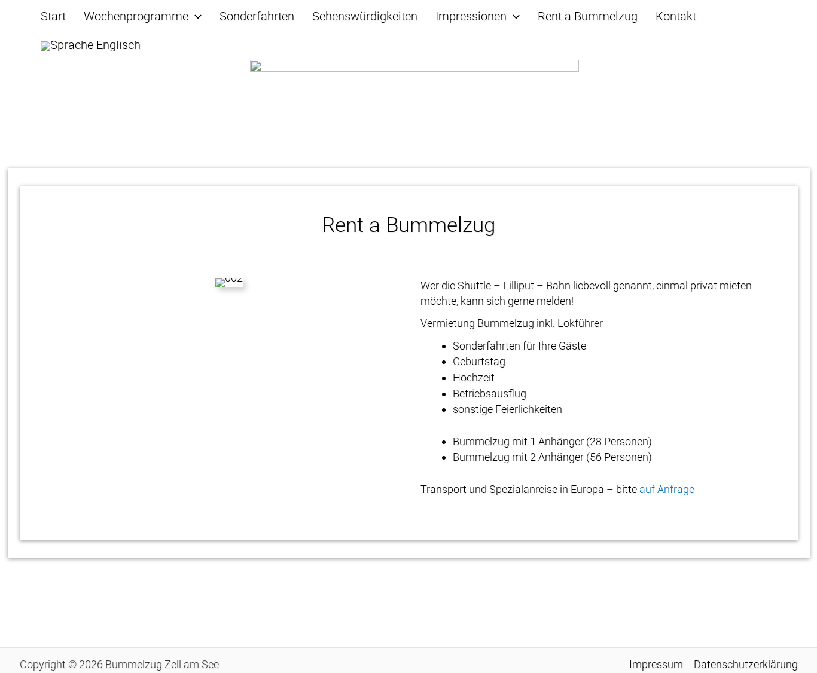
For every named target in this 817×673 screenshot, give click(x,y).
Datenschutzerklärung (746, 664)
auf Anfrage (666, 489)
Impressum (656, 664)
